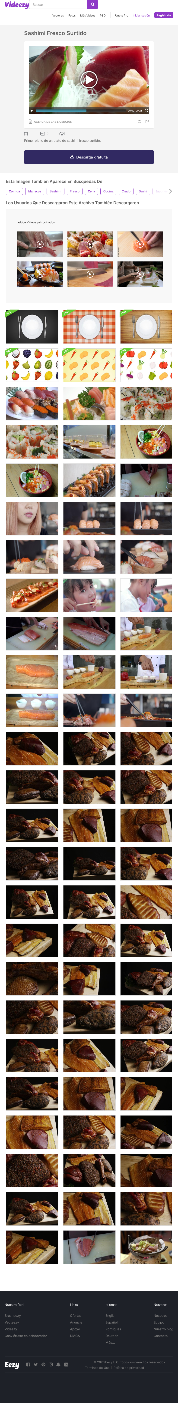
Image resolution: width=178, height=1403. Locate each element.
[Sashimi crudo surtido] (89, 403)
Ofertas (76, 1315)
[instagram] (51, 1364)
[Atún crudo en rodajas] (146, 480)
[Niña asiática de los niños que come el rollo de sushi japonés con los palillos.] (146, 595)
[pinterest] (43, 1364)
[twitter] (36, 1364)
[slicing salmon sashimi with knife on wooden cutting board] (140, 245)
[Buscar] (92, 4)
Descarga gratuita (92, 157)
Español (111, 1322)
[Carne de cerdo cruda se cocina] (146, 1247)
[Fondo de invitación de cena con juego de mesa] (32, 327)
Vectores (58, 15)
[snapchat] (58, 1364)
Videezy (11, 1329)
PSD (103, 15)
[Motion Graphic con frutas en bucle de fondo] (32, 365)
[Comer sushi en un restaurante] (32, 518)
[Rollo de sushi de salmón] (89, 480)
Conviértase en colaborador (26, 1336)
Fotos (72, 15)
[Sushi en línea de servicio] (89, 442)
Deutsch (111, 1336)
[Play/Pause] (32, 110)
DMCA (75, 1336)
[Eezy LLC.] (12, 1364)
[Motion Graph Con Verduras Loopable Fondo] (89, 365)
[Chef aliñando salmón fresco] (32, 710)
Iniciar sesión (141, 15)
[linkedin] (66, 1364)
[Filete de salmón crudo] (89, 633)
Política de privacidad (129, 1368)
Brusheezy (13, 1315)
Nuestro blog (163, 1329)
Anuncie (76, 1322)
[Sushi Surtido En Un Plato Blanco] (32, 403)
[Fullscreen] (146, 110)
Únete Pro (121, 15)
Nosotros (161, 1315)
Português (113, 1329)
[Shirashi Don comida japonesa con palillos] (146, 442)
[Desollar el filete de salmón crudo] (89, 1247)
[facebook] (28, 1364)
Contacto (161, 1336)
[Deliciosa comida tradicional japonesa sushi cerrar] (146, 403)
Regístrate (164, 15)
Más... (110, 1342)
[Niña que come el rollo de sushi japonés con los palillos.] (89, 595)
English (110, 1315)
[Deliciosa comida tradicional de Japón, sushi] (32, 442)
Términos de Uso (97, 1368)
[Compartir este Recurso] (148, 122)
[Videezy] (17, 5)
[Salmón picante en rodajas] (32, 595)
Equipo (159, 1322)
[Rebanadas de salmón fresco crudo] (32, 633)
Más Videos (87, 15)
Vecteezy (12, 1322)
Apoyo (75, 1329)
